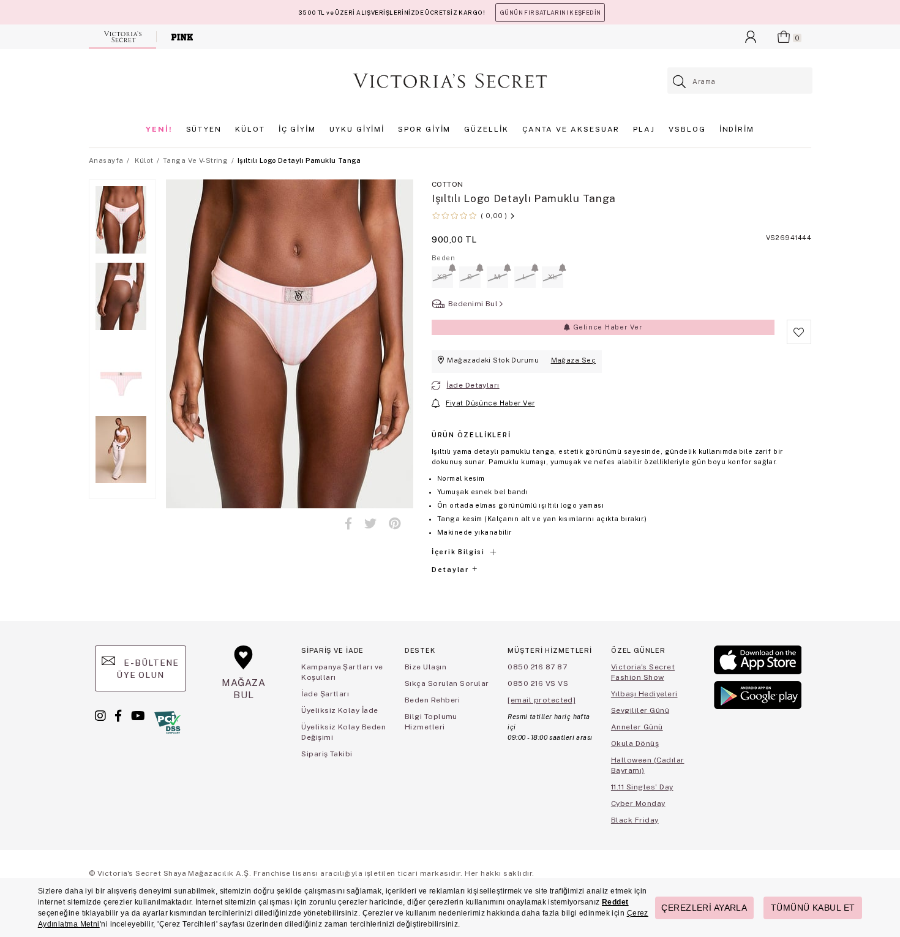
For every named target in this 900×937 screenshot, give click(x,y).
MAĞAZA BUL (244, 689)
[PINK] (182, 36)
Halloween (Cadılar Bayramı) (647, 765)
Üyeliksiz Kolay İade (339, 710)
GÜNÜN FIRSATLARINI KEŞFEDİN (550, 12)
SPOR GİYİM (424, 129)
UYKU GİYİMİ (356, 129)
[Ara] (680, 81)
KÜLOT (250, 129)
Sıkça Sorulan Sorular (447, 683)
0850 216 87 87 (537, 667)
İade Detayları (472, 385)
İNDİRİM (736, 129)
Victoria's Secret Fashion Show (643, 672)
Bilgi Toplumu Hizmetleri (431, 721)
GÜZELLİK (486, 129)
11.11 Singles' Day (642, 787)
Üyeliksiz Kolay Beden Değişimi (343, 732)
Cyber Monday (638, 803)
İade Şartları (325, 694)
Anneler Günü (637, 727)
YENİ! (159, 129)
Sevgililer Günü (640, 710)
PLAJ (644, 129)
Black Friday (635, 820)
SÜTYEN (204, 129)
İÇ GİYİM (297, 129)
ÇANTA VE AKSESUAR (571, 129)
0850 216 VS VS (538, 683)
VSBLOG (687, 129)
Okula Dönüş (635, 743)
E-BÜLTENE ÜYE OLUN (147, 669)
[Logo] (450, 81)
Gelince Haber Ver (606, 327)
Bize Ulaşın (425, 667)
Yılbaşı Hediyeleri (644, 694)
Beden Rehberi (432, 700)
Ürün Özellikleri (471, 434)
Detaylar (451, 569)
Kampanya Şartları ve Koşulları (342, 672)
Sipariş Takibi (327, 754)
